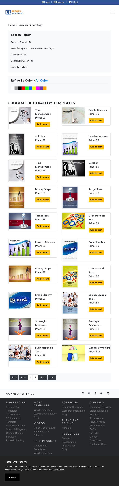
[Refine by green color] (27, 88)
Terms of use (97, 418)
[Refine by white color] (12, 88)
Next (43, 377)
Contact (94, 436)
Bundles (66, 427)
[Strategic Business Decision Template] (20, 326)
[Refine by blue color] (30, 88)
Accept (12, 477)
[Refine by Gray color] (16, 88)
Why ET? (94, 414)
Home (11, 25)
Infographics (68, 445)
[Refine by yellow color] (34, 88)
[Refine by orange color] (44, 88)
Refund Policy (97, 425)
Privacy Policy (97, 421)
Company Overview (100, 407)
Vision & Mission (99, 410)
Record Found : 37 (21, 42)
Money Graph (43, 189)
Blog (64, 449)
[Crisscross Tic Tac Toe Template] (73, 220)
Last (51, 377)
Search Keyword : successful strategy (32, 48)
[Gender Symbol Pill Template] (73, 352)
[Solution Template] (17, 144)
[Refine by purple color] (41, 88)
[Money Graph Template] (17, 197)
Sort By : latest (19, 67)
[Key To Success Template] (73, 115)
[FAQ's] (84, 393)
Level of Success (98, 136)
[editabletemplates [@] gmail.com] (91, 393)
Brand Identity (97, 242)
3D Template (13, 414)
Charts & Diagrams (16, 429)
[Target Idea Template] (70, 197)
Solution (40, 136)
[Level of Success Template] (70, 144)
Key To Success (98, 110)
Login (47, 2)
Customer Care (98, 444)
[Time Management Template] (20, 115)
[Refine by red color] (23, 88)
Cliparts (38, 435)
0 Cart (74, 2)
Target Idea (95, 189)
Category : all (18, 54)
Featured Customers (73, 407)
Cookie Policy (58, 470)
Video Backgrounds (44, 427)
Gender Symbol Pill (99, 348)
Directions (95, 440)
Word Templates (43, 409)
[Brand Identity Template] (70, 249)
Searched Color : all (22, 61)
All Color (41, 80)
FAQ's (93, 429)
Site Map (94, 432)
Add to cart (43, 124)
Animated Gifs (41, 431)
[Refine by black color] (20, 88)
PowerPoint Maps (15, 425)
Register (59, 2)
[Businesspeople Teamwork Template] (70, 302)
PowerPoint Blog (15, 440)
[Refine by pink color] (37, 88)
